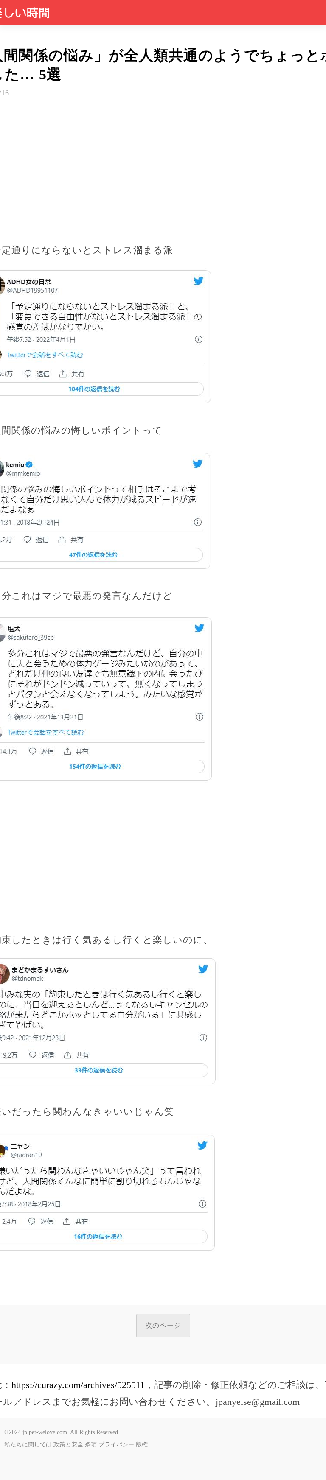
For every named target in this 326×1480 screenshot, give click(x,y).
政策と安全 (68, 1444)
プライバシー (116, 1444)
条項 (91, 1444)
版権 (142, 1444)
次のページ (163, 1325)
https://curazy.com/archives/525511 (78, 1384)
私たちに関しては (28, 1444)
